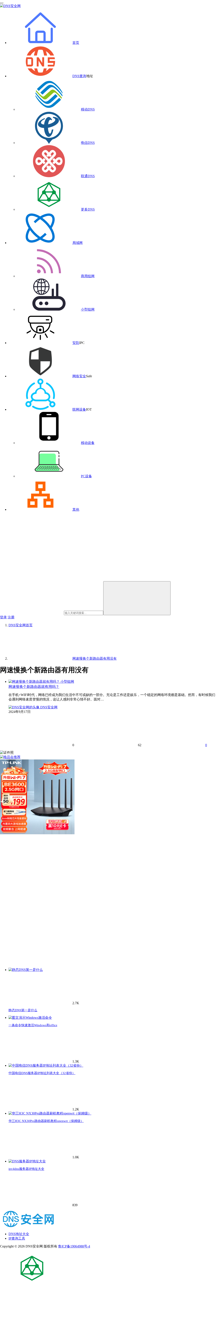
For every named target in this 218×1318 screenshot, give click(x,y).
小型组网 (88, 309)
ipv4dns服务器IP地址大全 (26, 1169)
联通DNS (88, 176)
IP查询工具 (17, 1238)
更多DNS (88, 209)
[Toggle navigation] (1, 3)
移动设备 (88, 443)
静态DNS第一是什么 (23, 1010)
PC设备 (86, 476)
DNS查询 (79, 76)
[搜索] (137, 598)
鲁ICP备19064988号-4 (74, 1246)
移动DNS (88, 109)
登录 (3, 617)
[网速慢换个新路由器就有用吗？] (34, 681)
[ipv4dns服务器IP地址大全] (27, 1161)
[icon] (32, 1283)
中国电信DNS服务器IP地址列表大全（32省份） (42, 1073)
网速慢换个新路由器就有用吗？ (34, 687)
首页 (75, 42)
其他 (75, 509)
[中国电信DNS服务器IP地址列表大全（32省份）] (46, 1065)
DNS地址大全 (19, 1234)
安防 (75, 343)
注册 (11, 617)
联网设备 (79, 409)
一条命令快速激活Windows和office (33, 1025)
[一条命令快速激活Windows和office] (30, 1017)
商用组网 (88, 276)
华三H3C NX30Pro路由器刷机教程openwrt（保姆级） (46, 1121)
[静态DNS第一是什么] (26, 970)
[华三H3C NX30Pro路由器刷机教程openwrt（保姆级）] (50, 1113)
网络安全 (79, 376)
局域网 (77, 243)
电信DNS (88, 142)
